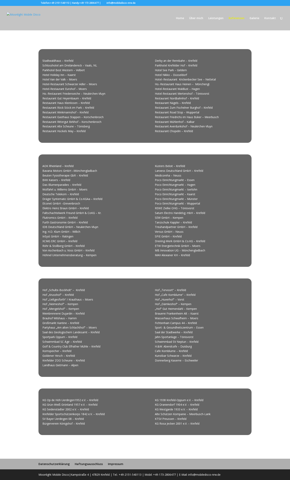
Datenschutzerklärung (54, 464)
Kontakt (270, 18)
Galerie (254, 18)
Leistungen (216, 18)
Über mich (196, 18)
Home (180, 18)
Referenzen (236, 18)
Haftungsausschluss (89, 464)
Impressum (115, 464)
